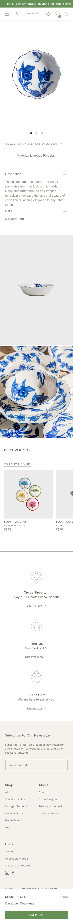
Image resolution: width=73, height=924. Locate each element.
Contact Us (35, 708)
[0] (58, 14)
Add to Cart (37, 915)
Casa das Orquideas (43, 143)
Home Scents (13, 820)
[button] (7, 14)
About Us (44, 792)
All (7, 792)
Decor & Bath (14, 813)
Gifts (8, 827)
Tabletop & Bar (15, 799)
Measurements (15, 218)
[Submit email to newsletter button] (63, 765)
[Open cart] (66, 14)
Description (13, 174)
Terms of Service (49, 813)
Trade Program (48, 799)
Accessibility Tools (16, 858)
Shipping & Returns (17, 865)
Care (8, 210)
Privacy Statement (50, 806)
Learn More (35, 605)
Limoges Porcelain (17, 806)
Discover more (35, 657)
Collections (14, 143)
